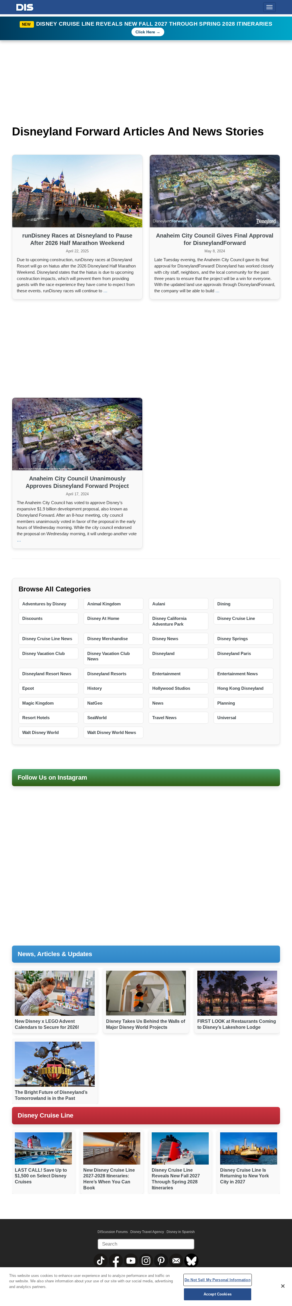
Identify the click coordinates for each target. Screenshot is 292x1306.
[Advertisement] (146, 347)
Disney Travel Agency (147, 1232)
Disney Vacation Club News (108, 656)
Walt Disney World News (111, 732)
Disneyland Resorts (106, 673)
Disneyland (163, 653)
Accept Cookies (218, 1294)
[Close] (283, 1286)
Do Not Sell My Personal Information (217, 1280)
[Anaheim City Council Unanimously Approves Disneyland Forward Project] (77, 434)
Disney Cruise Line (236, 618)
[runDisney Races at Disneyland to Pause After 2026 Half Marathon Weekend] (77, 191)
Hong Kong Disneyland (240, 688)
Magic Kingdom (38, 703)
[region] (146, 1286)
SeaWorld (97, 717)
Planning (226, 703)
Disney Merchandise (107, 638)
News (157, 703)
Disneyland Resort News (46, 673)
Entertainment (166, 673)
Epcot (28, 688)
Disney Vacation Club (43, 653)
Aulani (158, 603)
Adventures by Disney (44, 603)
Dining (223, 603)
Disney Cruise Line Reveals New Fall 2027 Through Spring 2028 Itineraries (154, 24)
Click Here (145, 32)
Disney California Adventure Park (169, 621)
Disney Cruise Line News (47, 638)
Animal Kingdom (104, 603)
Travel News (164, 717)
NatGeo (94, 703)
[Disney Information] (25, 6)
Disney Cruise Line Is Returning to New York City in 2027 (244, 1176)
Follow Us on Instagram (52, 777)
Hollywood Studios (171, 688)
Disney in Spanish (181, 1232)
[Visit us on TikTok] (101, 1260)
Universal (226, 717)
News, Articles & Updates (55, 954)
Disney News (165, 638)
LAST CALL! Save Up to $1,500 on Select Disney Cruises (41, 1176)
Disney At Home (103, 618)
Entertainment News (237, 673)
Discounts (32, 618)
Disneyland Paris (234, 653)
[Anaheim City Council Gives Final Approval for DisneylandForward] (215, 191)
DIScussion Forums (113, 1232)
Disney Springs (232, 638)
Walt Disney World (40, 732)
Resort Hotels (36, 717)
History (94, 688)
